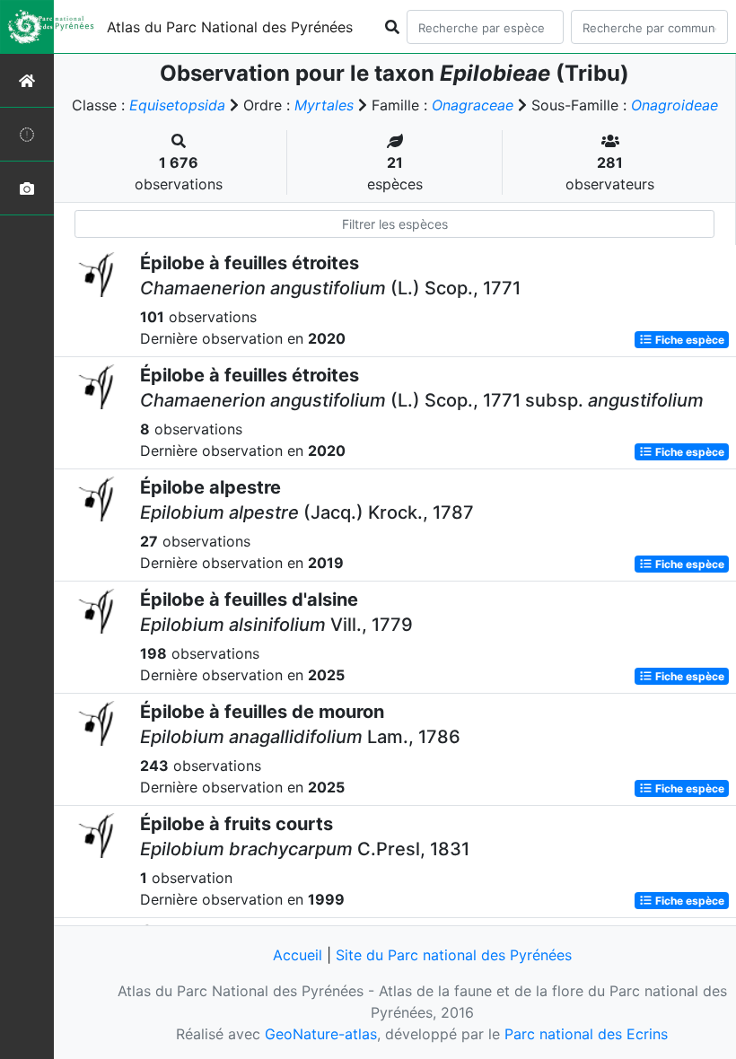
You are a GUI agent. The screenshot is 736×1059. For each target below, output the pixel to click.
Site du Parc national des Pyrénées (454, 955)
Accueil (297, 955)
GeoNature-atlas (321, 1034)
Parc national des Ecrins (586, 1034)
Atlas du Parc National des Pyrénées (230, 27)
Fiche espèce (688, 339)
